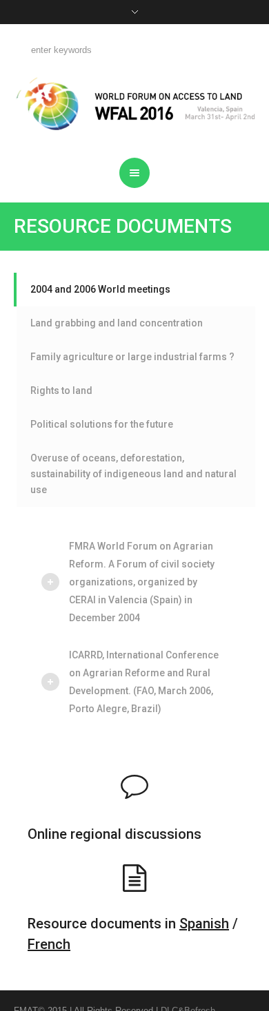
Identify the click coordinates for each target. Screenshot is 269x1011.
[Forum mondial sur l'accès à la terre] (135, 103)
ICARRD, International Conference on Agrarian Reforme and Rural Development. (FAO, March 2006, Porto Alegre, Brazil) (144, 681)
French (49, 944)
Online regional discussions (114, 834)
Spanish (204, 923)
